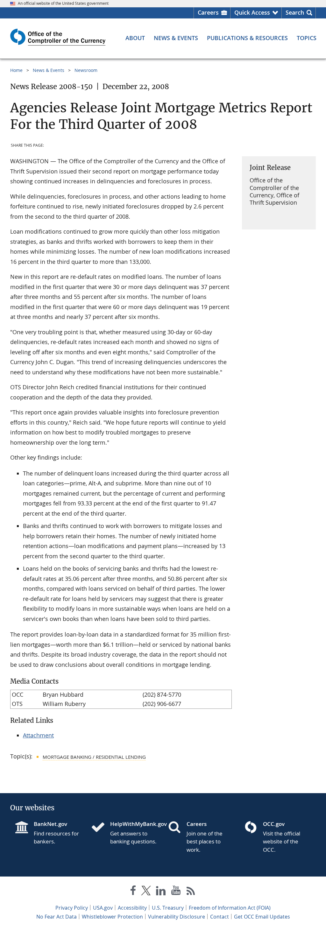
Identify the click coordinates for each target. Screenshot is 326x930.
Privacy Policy (71, 907)
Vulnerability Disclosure (176, 916)
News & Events (48, 70)
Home (16, 70)
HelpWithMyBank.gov (134, 824)
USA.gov (103, 907)
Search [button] (295, 12)
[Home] (101, 828)
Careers (208, 12)
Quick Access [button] (252, 12)
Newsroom (85, 70)
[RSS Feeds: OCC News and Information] (191, 891)
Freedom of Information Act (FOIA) (230, 907)
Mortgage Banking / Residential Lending (94, 757)
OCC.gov (274, 824)
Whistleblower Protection (112, 916)
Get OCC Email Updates (262, 916)
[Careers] (177, 828)
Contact (219, 916)
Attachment (38, 735)
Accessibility (132, 907)
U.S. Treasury (168, 907)
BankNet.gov (50, 824)
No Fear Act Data (56, 916)
